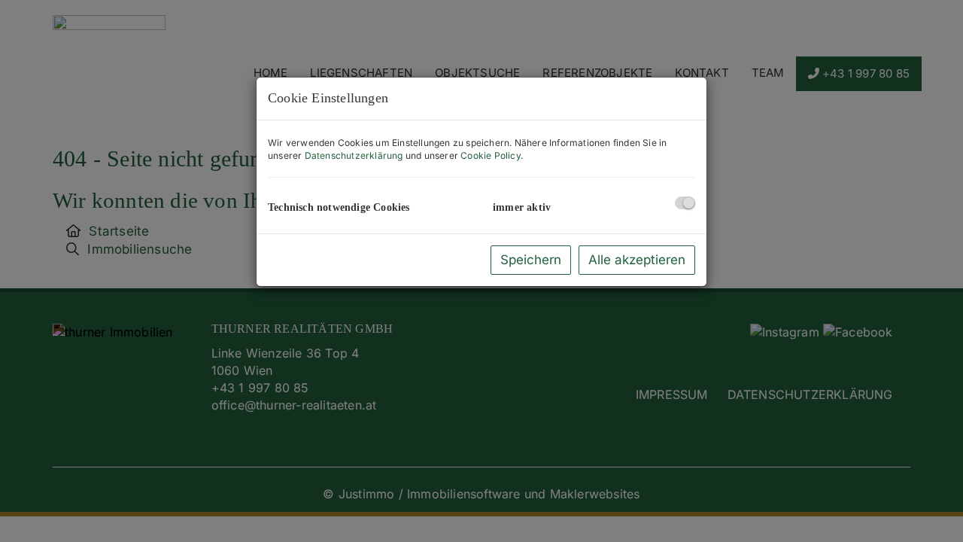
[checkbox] (685, 202)
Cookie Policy (490, 155)
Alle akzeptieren (636, 259)
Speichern (530, 259)
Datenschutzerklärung (354, 155)
